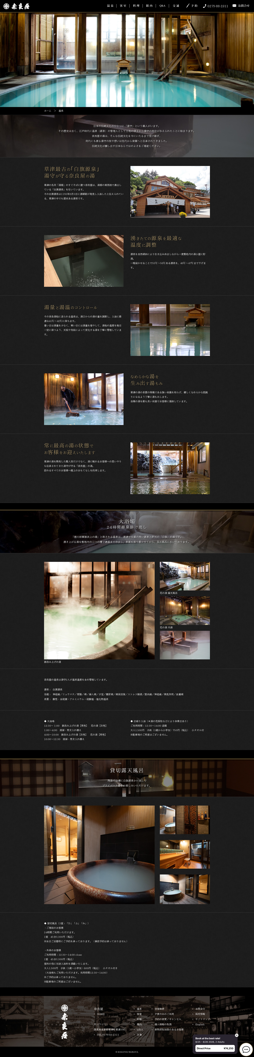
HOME (101, 1014)
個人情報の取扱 (163, 1024)
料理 (139, 1019)
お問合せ (200, 1009)
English (199, 1024)
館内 (139, 1024)
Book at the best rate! (206, 1036)
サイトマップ (202, 1019)
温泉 (139, 1009)
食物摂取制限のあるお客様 (169, 1029)
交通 (139, 1035)
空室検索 (159, 1009)
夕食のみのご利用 (164, 1014)
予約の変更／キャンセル (168, 1019)
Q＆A (140, 1029)
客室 (139, 1014)
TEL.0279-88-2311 (108, 1035)
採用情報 (200, 1014)
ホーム (47, 111)
